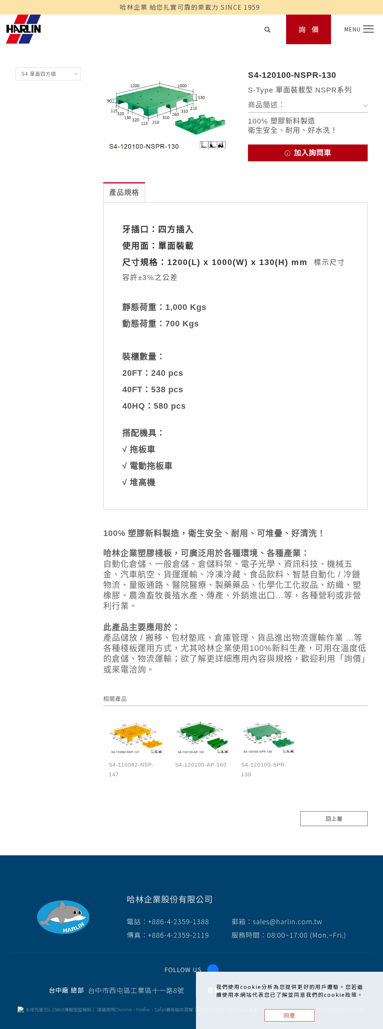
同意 (289, 1015)
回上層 (334, 819)
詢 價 (308, 29)
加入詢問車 (311, 153)
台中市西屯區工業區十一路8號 (136, 990)
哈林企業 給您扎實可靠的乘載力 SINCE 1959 (190, 7)
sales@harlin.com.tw (287, 921)
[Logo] (23, 28)
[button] (268, 27)
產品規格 (124, 193)
